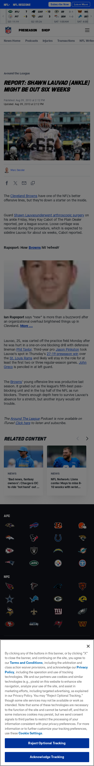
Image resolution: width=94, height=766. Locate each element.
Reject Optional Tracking (47, 743)
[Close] (88, 646)
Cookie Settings (30, 733)
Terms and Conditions (26, 663)
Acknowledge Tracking (47, 757)
